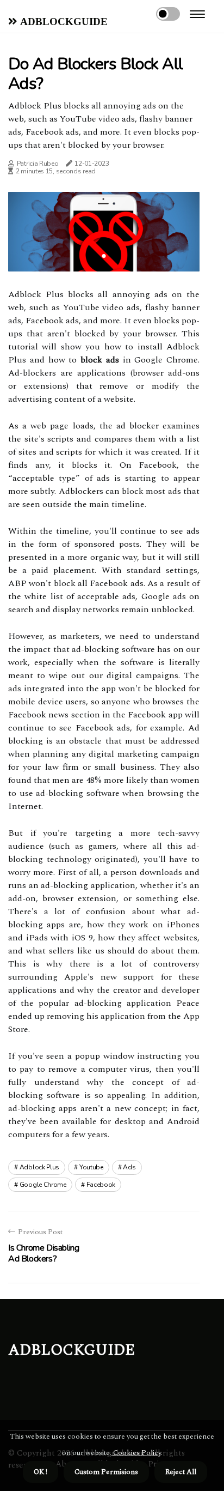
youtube (91, 1167)
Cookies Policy (136, 1452)
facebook (101, 1184)
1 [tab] (104, 256)
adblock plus (39, 1167)
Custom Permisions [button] (106, 1471)
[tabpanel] (104, 232)
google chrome (43, 1184)
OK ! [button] (40, 1471)
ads (129, 1167)
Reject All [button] (180, 1471)
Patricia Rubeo (38, 163)
